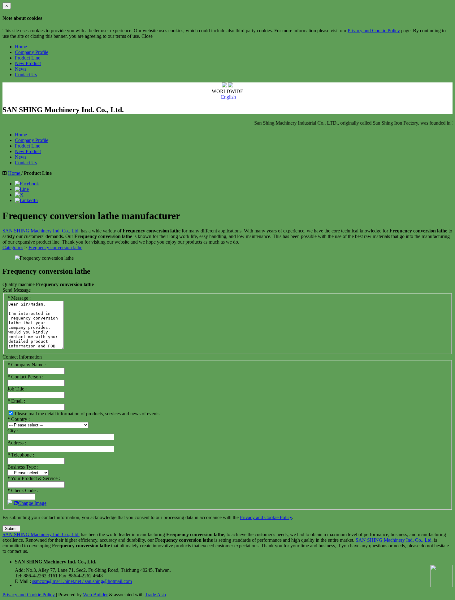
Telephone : (20, 454)
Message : (19, 298)
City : (12, 430)
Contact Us (26, 74)
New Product (28, 63)
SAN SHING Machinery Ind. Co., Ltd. (41, 230)
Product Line (27, 57)
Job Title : (17, 388)
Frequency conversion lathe (55, 247)
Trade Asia (155, 594)
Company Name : (26, 364)
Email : (16, 401)
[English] (215, 96)
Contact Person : (25, 376)
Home (21, 46)
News (20, 69)
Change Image (32, 503)
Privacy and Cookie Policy (374, 30)
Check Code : (22, 490)
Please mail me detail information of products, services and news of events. (87, 413)
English (228, 96)
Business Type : (22, 467)
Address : (16, 442)
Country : (18, 419)
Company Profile (31, 52)
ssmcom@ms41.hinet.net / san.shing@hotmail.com (82, 581)
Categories (12, 247)
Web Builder (95, 594)
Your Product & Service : (33, 478)
